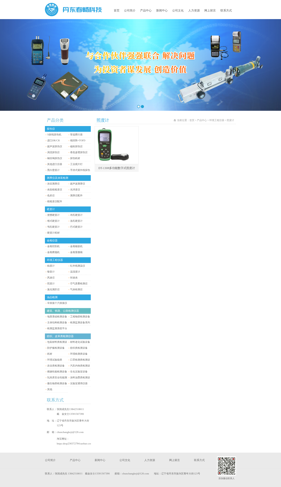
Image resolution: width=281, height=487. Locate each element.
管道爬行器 (76, 134)
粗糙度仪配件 (54, 201)
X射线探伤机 (54, 134)
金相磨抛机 (53, 252)
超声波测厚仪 (77, 183)
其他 (49, 389)
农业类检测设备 (56, 365)
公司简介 (130, 10)
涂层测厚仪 (53, 183)
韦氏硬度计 (53, 226)
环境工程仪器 (216, 120)
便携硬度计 (53, 215)
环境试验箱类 (54, 359)
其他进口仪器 (54, 164)
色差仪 (51, 195)
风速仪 (51, 277)
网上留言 (210, 10)
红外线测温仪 (77, 265)
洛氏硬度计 (76, 220)
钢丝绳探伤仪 (54, 158)
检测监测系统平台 (57, 328)
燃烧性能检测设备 (57, 371)
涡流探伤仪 (53, 152)
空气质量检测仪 (79, 283)
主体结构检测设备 (57, 322)
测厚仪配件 (76, 195)
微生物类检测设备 (57, 383)
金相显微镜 (76, 252)
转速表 (74, 277)
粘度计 (51, 265)
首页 (116, 10)
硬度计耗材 (53, 232)
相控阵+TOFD (77, 140)
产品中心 (146, 10)
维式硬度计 (53, 220)
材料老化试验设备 (80, 342)
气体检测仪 (76, 289)
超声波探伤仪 (54, 146)
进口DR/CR (53, 140)
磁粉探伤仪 (76, 146)
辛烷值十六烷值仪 (57, 303)
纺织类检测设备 (79, 347)
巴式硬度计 (76, 226)
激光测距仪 (53, 289)
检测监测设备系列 (80, 322)
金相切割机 (53, 246)
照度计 (51, 283)
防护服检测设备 (56, 347)
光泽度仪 (75, 189)
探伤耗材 (75, 158)
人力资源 (194, 10)
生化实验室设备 (79, 371)
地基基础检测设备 (57, 316)
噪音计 (51, 271)
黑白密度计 (53, 170)
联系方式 (226, 10)
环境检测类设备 (79, 353)
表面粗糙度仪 (54, 189)
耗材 (49, 353)
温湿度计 (75, 271)
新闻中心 (162, 10)
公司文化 (178, 10)
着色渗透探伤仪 (79, 152)
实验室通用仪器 (79, 383)
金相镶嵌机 (76, 246)
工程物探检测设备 (80, 316)
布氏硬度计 (76, 215)
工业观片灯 (76, 164)
